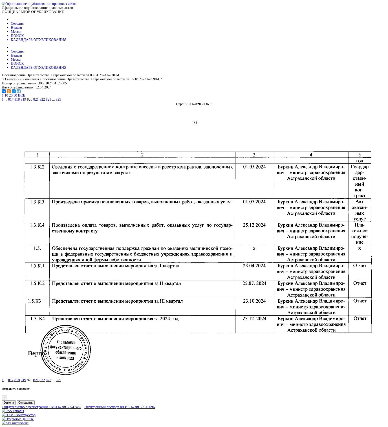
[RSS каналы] (13, 411)
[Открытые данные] (18, 419)
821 (36, 99)
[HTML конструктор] (18, 415)
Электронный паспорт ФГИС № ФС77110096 (119, 407)
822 (42, 99)
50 (15, 95)
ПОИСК (17, 35)
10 (6, 95)
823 (48, 99)
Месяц (16, 31)
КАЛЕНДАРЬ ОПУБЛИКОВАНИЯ (38, 40)
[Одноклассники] (9, 91)
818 (17, 99)
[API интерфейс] (15, 423)
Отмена (9, 402)
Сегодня (17, 23)
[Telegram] (19, 91)
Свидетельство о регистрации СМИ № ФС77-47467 (41, 407)
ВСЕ (21, 95)
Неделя (16, 27)
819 (23, 99)
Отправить (25, 402)
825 (58, 99)
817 (10, 99)
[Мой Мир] (14, 91)
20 (11, 95)
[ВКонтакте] (4, 91)
